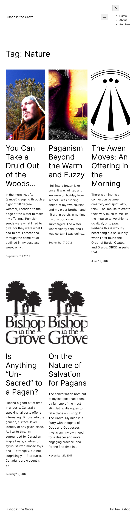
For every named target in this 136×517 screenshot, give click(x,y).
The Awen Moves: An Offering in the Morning (109, 166)
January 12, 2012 (16, 474)
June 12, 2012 (100, 261)
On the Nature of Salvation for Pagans (68, 369)
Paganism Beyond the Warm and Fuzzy (67, 161)
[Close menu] (115, 8)
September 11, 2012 (18, 256)
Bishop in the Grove (19, 17)
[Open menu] (104, 17)
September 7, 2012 (60, 242)
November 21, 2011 (60, 455)
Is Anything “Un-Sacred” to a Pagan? (24, 374)
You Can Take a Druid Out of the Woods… (22, 166)
